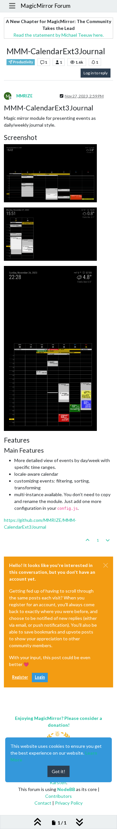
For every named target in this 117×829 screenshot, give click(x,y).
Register (20, 677)
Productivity (22, 62)
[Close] (105, 565)
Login (40, 677)
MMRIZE (24, 96)
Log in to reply (96, 72)
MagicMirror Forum (45, 5)
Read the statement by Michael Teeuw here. (58, 35)
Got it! (58, 771)
